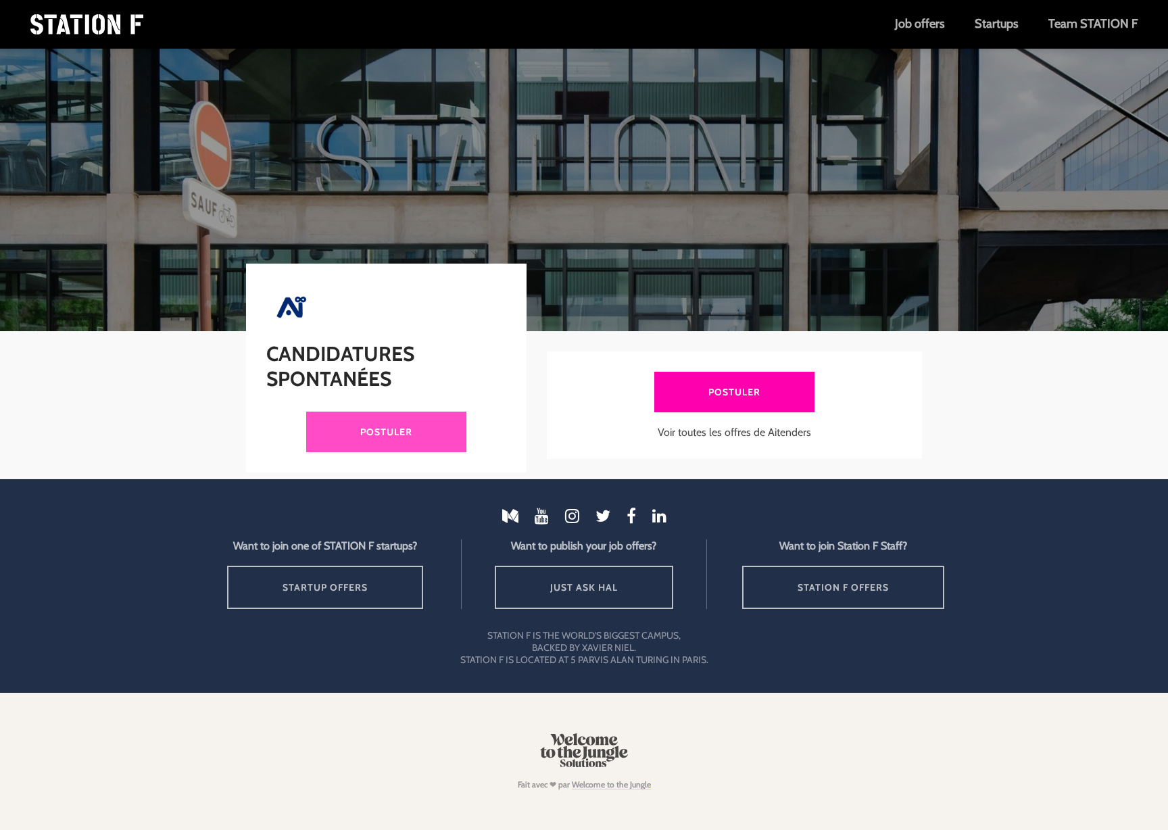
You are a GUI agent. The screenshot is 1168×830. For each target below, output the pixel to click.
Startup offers (325, 587)
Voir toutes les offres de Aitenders (734, 432)
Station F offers (843, 587)
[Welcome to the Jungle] (583, 764)
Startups (996, 23)
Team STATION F (1093, 23)
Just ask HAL (584, 587)
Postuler (386, 432)
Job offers (919, 23)
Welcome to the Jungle (611, 784)
